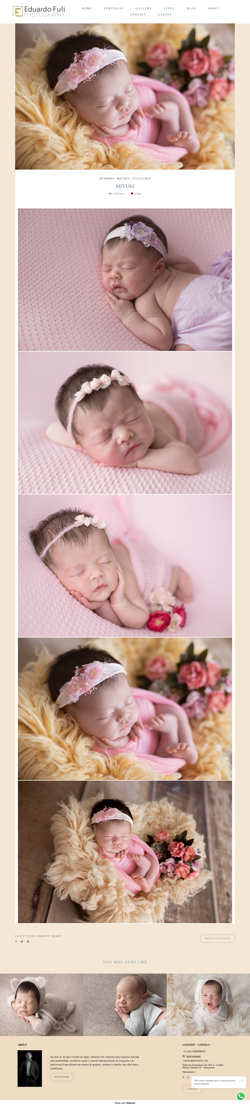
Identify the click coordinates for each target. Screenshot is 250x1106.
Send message (193, 1056)
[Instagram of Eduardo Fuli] (188, 1077)
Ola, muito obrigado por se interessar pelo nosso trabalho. (215, 1082)
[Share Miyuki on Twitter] (21, 941)
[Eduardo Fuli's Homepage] (39, 11)
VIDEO (169, 8)
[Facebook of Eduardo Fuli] (183, 1077)
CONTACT (138, 14)
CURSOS (165, 14)
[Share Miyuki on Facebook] (16, 941)
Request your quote (217, 938)
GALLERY (144, 8)
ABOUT (214, 8)
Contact (192, 1089)
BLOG (191, 8)
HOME (87, 8)
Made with (125, 1103)
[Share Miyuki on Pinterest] (28, 941)
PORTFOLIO (114, 8)
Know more (62, 1077)
